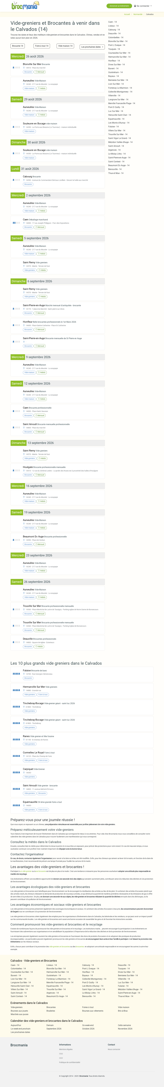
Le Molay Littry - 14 (117, 154)
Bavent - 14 (113, 68)
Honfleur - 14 (114, 60)
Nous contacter (114, 1049)
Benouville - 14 (114, 169)
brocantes (80, 947)
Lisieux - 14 (113, 26)
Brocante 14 (17, 46)
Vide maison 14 (65, 46)
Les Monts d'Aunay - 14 (118, 123)
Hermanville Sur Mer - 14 (119, 57)
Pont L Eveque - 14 (116, 45)
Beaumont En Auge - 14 (118, 165)
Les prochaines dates (91, 47)
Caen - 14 (112, 22)
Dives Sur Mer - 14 (116, 64)
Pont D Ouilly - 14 (116, 107)
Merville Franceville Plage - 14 (121, 103)
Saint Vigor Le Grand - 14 (119, 138)
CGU (61, 1054)
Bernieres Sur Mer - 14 (118, 80)
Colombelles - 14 (115, 37)
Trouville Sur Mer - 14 (117, 134)
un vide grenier (26, 871)
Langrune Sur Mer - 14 (118, 99)
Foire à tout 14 (41, 46)
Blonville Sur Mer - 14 (117, 41)
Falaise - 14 (113, 126)
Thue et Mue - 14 (115, 173)
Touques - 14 (114, 49)
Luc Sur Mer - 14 (115, 111)
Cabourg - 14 (114, 29)
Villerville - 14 (114, 95)
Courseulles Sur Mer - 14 (119, 53)
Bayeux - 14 (113, 76)
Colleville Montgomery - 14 (120, 92)
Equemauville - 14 (116, 119)
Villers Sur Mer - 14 (116, 130)
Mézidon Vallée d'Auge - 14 (120, 142)
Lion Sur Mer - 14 (116, 84)
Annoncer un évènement (119, 6)
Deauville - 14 (114, 33)
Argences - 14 (114, 150)
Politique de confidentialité (69, 1062)
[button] (142, 6)
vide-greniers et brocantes (59, 947)
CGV (61, 1058)
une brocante (40, 871)
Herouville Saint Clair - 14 (119, 115)
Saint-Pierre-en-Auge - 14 (119, 157)
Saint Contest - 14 (116, 161)
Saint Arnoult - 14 (116, 146)
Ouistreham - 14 (115, 72)
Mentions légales (66, 1049)
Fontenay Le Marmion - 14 (120, 88)
